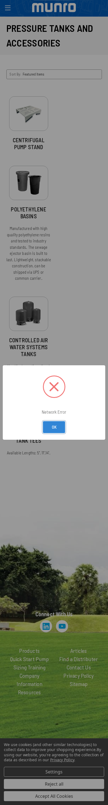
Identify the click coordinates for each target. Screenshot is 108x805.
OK (54, 426)
